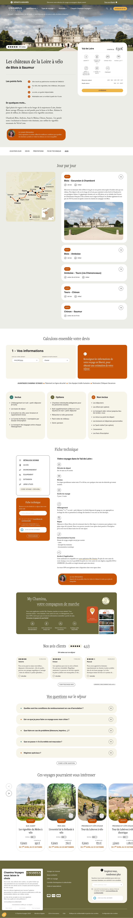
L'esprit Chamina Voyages (81, 8)
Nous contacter (52, 875)
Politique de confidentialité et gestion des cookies (83, 913)
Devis (27, 151)
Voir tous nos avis (66, 684)
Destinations (31, 8)
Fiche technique (54, 151)
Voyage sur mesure (53, 871)
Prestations (38, 151)
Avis (66, 151)
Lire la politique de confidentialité (12, 902)
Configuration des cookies (110, 913)
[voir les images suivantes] (7, 27)
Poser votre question (66, 763)
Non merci (9, 908)
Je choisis (22, 908)
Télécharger (33, 536)
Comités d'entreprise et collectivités (59, 882)
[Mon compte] (110, 8)
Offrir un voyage (52, 879)
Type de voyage (47, 8)
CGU (64, 913)
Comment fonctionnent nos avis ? (104, 684)
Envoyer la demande (121, 884)
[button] (4, 914)
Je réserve (102, 90)
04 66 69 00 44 (120, 8)
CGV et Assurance (53, 913)
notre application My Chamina (88, 559)
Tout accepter (36, 908)
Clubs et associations (54, 886)
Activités (62, 8)
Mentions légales (39, 913)
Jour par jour (15, 151)
